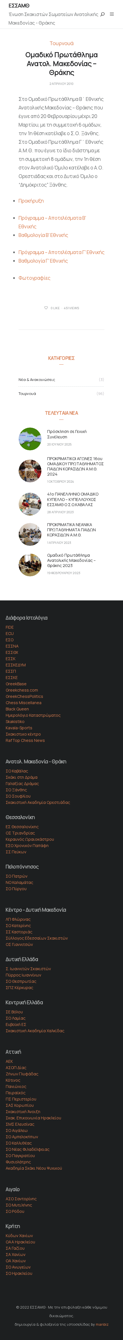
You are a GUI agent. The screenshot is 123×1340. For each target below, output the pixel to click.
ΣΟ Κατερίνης (18, 925)
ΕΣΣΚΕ (12, 677)
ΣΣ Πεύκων (16, 851)
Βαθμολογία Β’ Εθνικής (43, 235)
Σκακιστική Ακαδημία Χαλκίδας (35, 1030)
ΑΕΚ (9, 1061)
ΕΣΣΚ (10, 658)
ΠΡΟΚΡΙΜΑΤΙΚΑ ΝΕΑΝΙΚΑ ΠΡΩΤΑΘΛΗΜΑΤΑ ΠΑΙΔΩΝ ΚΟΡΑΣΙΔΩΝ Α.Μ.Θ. (71, 530)
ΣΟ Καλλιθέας (19, 1143)
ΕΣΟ (9, 639)
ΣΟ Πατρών (16, 876)
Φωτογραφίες (34, 278)
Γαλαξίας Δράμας (22, 783)
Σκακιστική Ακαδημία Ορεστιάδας (38, 802)
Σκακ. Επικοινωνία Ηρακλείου (33, 1118)
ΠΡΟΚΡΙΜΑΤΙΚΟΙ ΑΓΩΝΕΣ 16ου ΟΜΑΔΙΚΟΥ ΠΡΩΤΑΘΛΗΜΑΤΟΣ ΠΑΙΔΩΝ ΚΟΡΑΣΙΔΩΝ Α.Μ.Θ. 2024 (75, 466)
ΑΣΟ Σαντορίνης (21, 1198)
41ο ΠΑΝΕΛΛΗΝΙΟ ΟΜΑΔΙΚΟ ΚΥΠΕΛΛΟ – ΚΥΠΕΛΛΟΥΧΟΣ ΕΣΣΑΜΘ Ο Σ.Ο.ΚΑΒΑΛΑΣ (72, 499)
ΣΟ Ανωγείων (18, 1267)
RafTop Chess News (25, 740)
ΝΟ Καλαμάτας (19, 882)
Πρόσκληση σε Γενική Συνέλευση (67, 434)
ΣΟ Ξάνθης (16, 789)
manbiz (102, 1324)
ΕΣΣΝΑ (12, 646)
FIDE (10, 627)
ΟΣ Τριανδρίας (20, 833)
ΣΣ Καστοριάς (19, 931)
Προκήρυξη (31, 200)
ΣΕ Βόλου (14, 1012)
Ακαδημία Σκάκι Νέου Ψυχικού (34, 1168)
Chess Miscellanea (23, 702)
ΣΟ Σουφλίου (18, 796)
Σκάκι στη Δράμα (21, 777)
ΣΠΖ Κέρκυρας (19, 987)
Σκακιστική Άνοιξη (23, 1111)
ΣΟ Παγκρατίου (20, 1155)
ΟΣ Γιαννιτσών (19, 944)
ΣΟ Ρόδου (15, 1211)
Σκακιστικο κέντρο (23, 734)
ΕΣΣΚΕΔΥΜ (16, 665)
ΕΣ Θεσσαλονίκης (22, 826)
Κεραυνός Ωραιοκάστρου (30, 839)
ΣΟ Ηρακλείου (19, 1273)
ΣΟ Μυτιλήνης (19, 1205)
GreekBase (16, 683)
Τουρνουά (61, 43)
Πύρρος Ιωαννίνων (23, 975)
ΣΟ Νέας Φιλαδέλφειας (27, 1149)
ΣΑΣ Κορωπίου (20, 1105)
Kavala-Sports (19, 727)
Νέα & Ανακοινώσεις (37, 379)
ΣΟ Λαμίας (15, 1018)
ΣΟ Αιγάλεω (17, 1130)
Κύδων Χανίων (19, 1235)
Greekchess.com (22, 690)
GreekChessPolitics (24, 696)
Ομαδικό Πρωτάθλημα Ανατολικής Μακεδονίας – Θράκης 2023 (71, 560)
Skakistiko (15, 721)
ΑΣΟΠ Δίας (16, 1067)
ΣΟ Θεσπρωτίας (21, 981)
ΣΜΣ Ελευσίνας (20, 1124)
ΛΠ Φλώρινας (18, 919)
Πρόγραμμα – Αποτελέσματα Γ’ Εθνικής (61, 252)
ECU (10, 633)
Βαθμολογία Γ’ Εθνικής (43, 260)
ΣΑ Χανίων (15, 1254)
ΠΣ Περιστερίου (21, 1099)
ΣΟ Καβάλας (17, 771)
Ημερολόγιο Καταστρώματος (33, 715)
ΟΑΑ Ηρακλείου (20, 1242)
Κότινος (13, 1080)
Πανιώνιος (16, 1086)
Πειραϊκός (15, 1092)
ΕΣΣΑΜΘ (19, 5)
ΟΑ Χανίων (16, 1260)
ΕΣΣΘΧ (12, 652)
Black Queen (17, 709)
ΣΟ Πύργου (16, 888)
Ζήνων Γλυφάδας (22, 1074)
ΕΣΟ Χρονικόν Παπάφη (27, 845)
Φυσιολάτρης (18, 1162)
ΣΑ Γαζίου (15, 1248)
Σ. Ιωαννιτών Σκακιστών (28, 968)
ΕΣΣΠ (11, 671)
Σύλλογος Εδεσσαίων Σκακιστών (37, 938)
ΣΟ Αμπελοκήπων (22, 1136)
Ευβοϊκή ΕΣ (16, 1024)
